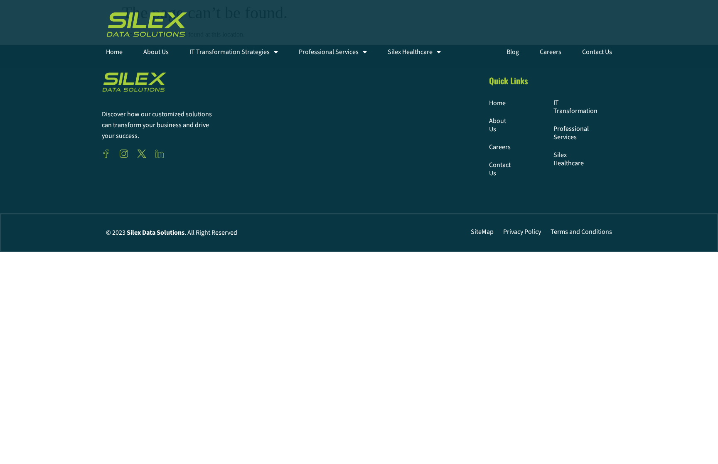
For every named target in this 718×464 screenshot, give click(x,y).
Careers (550, 52)
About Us (156, 52)
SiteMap (482, 232)
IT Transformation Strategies (229, 52)
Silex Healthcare (410, 52)
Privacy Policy (522, 232)
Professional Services (329, 52)
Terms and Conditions (581, 232)
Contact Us (597, 52)
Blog (513, 52)
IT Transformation (565, 106)
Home (114, 52)
